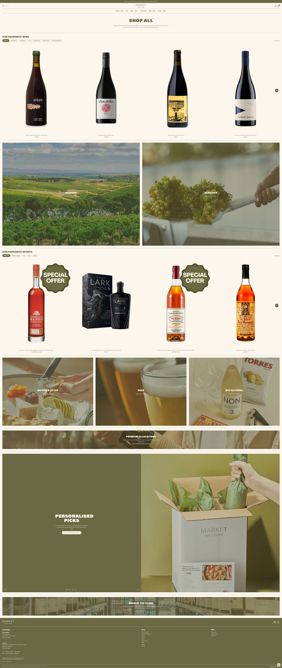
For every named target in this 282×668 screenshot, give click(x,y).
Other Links (44, 666)
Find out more (71, 533)
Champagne (22, 40)
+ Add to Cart (36, 133)
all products (141, 610)
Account (213, 635)
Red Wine (6, 40)
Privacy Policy (18, 666)
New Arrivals (145, 632)
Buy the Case (46, 40)
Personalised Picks (56, 40)
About (164, 11)
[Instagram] (278, 622)
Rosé (29, 40)
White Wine (14, 40)
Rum (29, 255)
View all (277, 40)
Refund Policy (5, 666)
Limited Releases (146, 634)
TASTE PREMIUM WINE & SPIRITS (141, 443)
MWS (212, 630)
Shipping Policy (12, 666)
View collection (71, 196)
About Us (213, 632)
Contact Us (214, 634)
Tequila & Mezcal (16, 255)
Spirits (131, 11)
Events (159, 11)
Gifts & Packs (152, 11)
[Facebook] (274, 622)
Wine (126, 11)
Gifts (143, 642)
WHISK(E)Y (6, 255)
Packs (143, 644)
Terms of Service (25, 666)
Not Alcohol (144, 11)
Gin (24, 255)
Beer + (137, 11)
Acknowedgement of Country (35, 666)
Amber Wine (37, 40)
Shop (143, 630)
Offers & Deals (120, 11)
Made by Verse (273, 666)
